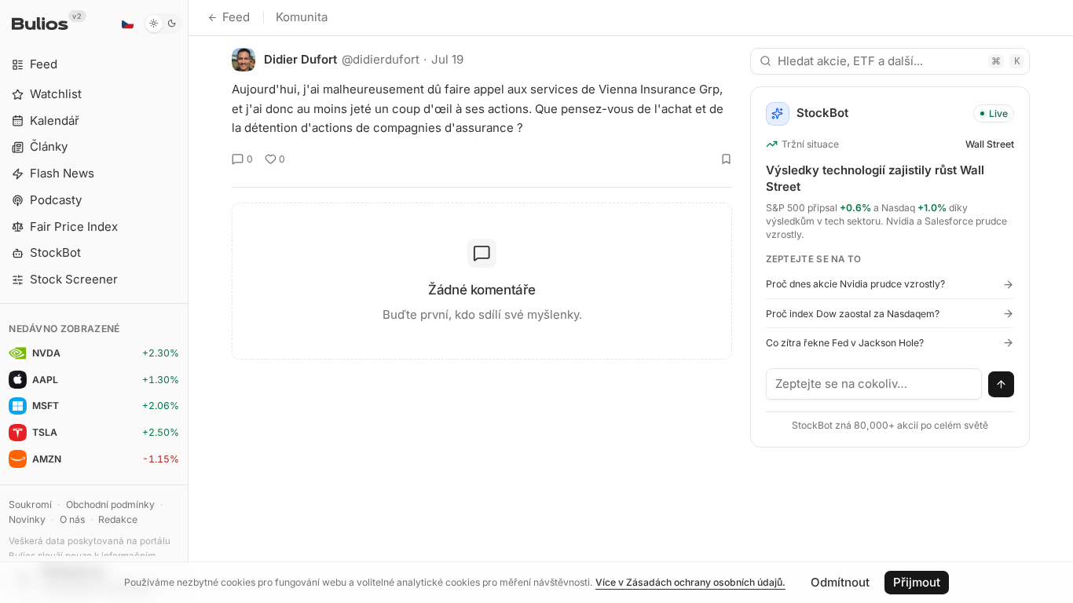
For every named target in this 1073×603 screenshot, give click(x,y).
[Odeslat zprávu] (1001, 384)
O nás (72, 519)
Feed (236, 16)
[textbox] (874, 384)
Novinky (27, 519)
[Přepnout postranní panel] (188, 301)
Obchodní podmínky (110, 504)
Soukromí (30, 504)
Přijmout (916, 582)
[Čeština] (127, 23)
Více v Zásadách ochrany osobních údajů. (690, 582)
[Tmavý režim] (163, 23)
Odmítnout (840, 582)
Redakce (117, 519)
